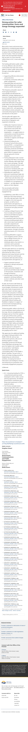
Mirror (17, 471)
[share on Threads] (11, 32)
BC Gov (15, 695)
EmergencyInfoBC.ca (8, 7)
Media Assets (7, 42)
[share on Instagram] (8, 32)
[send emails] (16, 32)
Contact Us (16, 705)
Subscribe (4, 695)
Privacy (15, 699)
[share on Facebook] (3, 32)
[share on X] (6, 32)
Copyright (16, 703)
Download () (9, 471)
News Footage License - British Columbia (11, 610)
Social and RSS (5, 697)
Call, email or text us (18, 687)
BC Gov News (10, 15)
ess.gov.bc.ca (6, 10)
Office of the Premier (7, 19)
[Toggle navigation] (22, 15)
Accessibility (17, 701)
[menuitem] (8, 695)
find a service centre (6, 688)
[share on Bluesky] (14, 32)
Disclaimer (16, 697)
